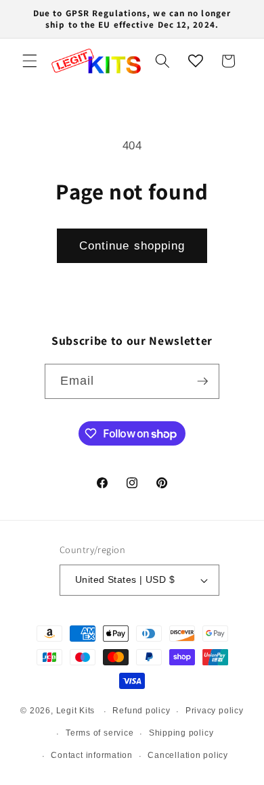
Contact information (92, 755)
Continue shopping (132, 245)
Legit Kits (75, 711)
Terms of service (99, 733)
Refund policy (141, 710)
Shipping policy (181, 733)
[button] (30, 61)
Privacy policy (214, 710)
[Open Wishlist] (195, 61)
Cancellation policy (188, 755)
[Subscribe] (202, 381)
